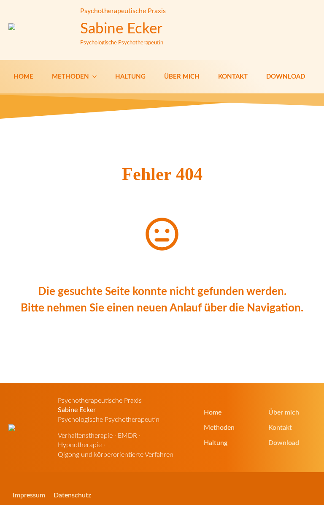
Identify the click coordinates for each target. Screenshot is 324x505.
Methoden (70, 77)
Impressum (29, 495)
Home (23, 77)
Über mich (182, 77)
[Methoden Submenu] (95, 76)
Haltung (130, 77)
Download (285, 77)
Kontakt (233, 77)
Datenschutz (72, 495)
